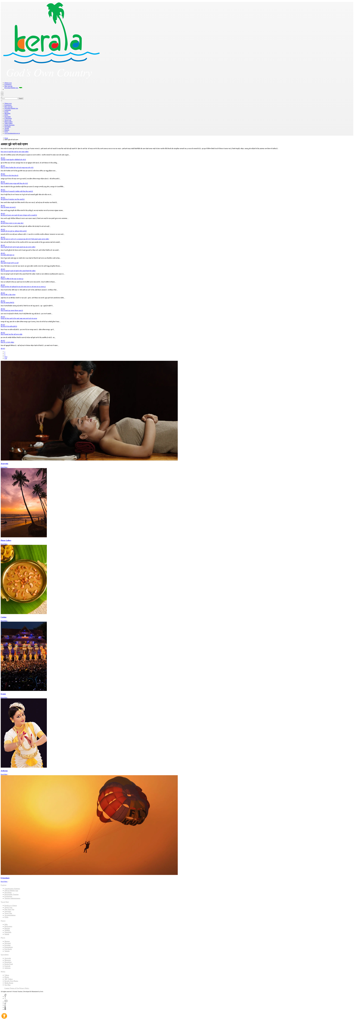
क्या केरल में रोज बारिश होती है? (9, 326)
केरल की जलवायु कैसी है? (7, 302)
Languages (7, 110)
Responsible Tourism (11, 894)
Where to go (8, 83)
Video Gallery (8, 123)
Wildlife (7, 930)
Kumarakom (8, 947)
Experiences (8, 84)
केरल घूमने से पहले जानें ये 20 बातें (9, 263)
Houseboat (8, 962)
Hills (6, 924)
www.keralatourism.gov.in (12, 133)
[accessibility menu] (4, 1016)
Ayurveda (7, 958)
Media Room (8, 983)
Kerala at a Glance (10, 905)
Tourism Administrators (12, 898)
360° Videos (8, 979)
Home (6, 138)
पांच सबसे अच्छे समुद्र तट (7, 255)
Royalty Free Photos (11, 981)
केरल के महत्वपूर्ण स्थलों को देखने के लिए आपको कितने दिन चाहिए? (18, 271)
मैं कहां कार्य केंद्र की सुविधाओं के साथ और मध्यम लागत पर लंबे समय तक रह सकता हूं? (23, 287)
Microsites (7, 113)
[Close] (1, 100)
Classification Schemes (12, 889)
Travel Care (7, 120)
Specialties (7, 126)
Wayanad (7, 943)
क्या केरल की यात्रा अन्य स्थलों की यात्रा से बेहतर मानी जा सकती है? (19, 215)
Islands (6, 934)
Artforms (7, 968)
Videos (6, 975)
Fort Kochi (8, 949)
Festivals (7, 966)
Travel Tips (8, 913)
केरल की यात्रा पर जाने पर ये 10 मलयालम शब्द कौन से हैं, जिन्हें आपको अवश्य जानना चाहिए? (25, 239)
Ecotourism (8, 896)
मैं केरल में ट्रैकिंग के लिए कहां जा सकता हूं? (12, 279)
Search (21, 98)
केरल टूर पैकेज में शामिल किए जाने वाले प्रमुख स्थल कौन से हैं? (17, 167)
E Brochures (8, 118)
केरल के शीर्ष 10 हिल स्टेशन (8, 294)
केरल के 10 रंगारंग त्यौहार (7, 342)
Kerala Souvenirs (9, 125)
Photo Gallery (8, 121)
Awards (6, 128)
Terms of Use (14, 988)
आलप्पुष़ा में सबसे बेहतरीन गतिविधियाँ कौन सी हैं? (13, 159)
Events (6, 111)
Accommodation (9, 915)
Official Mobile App (11, 890)
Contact (7, 988)
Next (5, 357)
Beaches (7, 928)
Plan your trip (8, 86)
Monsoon (7, 960)
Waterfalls (7, 932)
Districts (6, 130)
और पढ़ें (3, 158)
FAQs (6, 131)
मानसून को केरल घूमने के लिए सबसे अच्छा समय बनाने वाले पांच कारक (19, 318)
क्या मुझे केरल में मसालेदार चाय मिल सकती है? (13, 199)
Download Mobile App (11, 108)
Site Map (7, 985)
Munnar (7, 941)
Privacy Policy (24, 988)
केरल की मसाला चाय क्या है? (8, 207)
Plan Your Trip (9, 909)
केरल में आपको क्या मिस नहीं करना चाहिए (11, 334)
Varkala (6, 951)
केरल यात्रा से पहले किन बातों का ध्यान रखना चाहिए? (15, 152)
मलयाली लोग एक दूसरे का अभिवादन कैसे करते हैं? (14, 231)
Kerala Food (8, 964)
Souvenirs (7, 911)
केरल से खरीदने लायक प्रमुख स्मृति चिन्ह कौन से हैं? (14, 183)
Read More (4, 467)
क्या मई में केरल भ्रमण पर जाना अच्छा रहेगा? (12, 223)
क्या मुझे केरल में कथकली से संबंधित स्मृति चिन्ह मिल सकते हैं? (17, 191)
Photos (6, 977)
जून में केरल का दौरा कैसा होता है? (9, 175)
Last (5, 358)
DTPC (6, 115)
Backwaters (8, 926)
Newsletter (7, 116)
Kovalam (7, 945)
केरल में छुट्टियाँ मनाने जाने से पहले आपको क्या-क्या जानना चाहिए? (18, 247)
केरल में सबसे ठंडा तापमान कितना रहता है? (12, 310)
